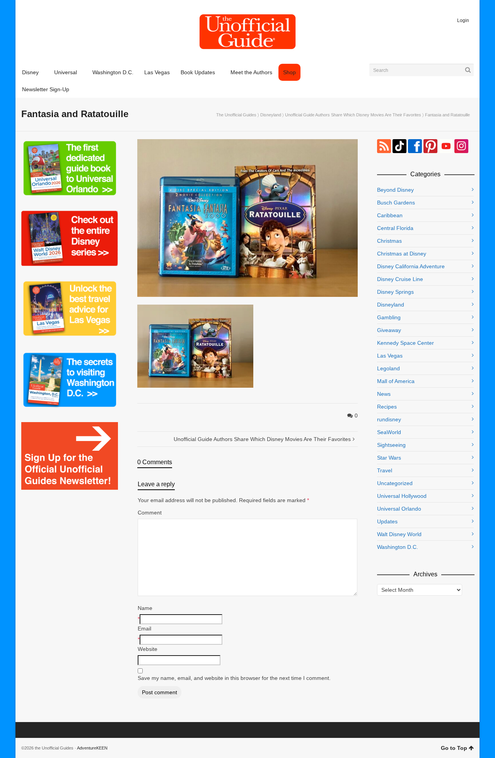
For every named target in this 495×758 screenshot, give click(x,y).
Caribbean (390, 215)
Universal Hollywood (402, 496)
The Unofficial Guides (236, 114)
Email (144, 628)
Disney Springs (395, 292)
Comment (150, 512)
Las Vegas (390, 356)
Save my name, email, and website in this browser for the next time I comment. (234, 678)
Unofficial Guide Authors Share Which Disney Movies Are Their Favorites (353, 114)
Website (147, 649)
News (384, 394)
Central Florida (395, 228)
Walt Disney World (399, 534)
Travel (384, 470)
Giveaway (389, 330)
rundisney (389, 419)
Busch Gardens (396, 202)
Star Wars (389, 458)
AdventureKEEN (92, 748)
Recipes (387, 407)
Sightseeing (391, 445)
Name (145, 608)
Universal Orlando (399, 509)
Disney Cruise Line (400, 279)
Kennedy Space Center (405, 343)
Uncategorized (395, 483)
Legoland (388, 368)
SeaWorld (389, 432)
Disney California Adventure (411, 266)
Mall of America (396, 381)
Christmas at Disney (401, 253)
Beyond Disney (395, 190)
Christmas (389, 241)
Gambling (389, 317)
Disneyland (270, 114)
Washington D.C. (397, 547)
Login (463, 20)
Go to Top (454, 748)
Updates (387, 521)
